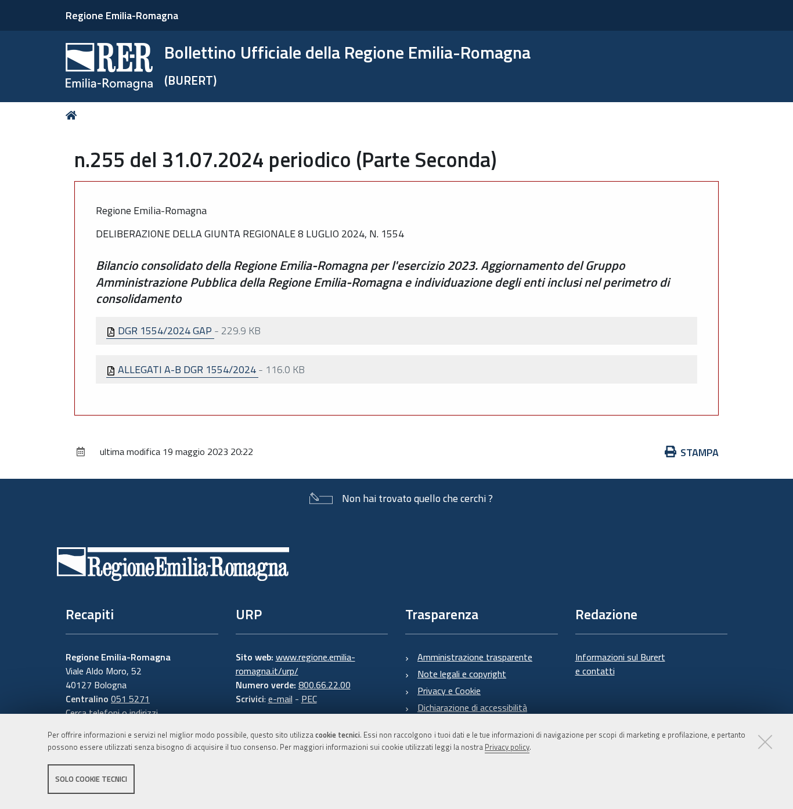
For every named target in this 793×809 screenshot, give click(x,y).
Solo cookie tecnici (91, 779)
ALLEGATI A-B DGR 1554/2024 (187, 369)
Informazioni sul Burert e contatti (620, 664)
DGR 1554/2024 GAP (165, 330)
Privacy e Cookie (449, 691)
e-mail (280, 699)
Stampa (699, 452)
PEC (309, 699)
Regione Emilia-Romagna (122, 15)
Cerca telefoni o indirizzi (112, 713)
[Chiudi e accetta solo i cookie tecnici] (765, 741)
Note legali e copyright (461, 674)
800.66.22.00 (324, 685)
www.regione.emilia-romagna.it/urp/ (295, 664)
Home (73, 115)
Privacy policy (507, 747)
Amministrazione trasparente (474, 657)
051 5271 (130, 699)
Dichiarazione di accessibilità (472, 707)
